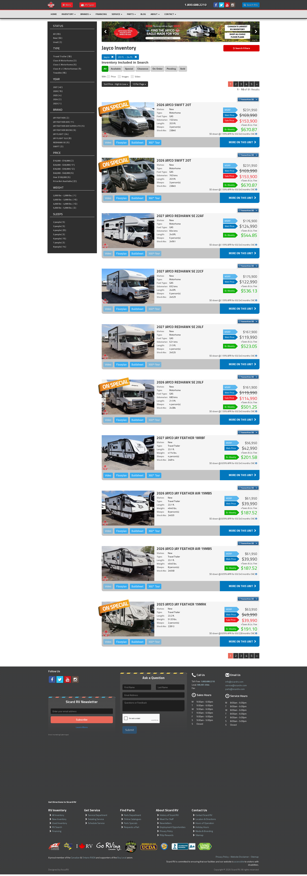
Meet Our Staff (166, 819)
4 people (57, 230)
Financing (101, 14)
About (154, 14)
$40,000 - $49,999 (61, 173)
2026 (55, 91)
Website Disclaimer (240, 856)
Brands (84, 14)
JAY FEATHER (59, 117)
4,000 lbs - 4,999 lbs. (62, 203)
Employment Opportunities (172, 827)
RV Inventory (57, 810)
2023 (55, 103)
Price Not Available (62, 181)
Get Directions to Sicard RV (62, 802)
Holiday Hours (202, 827)
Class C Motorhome (63, 64)
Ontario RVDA (88, 857)
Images (125, 76)
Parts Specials (130, 823)
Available (116, 68)
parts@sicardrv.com (235, 689)
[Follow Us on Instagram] (232, 4)
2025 (55, 95)
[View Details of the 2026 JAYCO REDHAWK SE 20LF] (128, 397)
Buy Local (121, 857)
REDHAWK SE (59, 142)
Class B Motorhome (63, 60)
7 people (57, 242)
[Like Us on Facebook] (215, 4)
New (55, 38)
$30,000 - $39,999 (61, 168)
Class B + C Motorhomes (65, 68)
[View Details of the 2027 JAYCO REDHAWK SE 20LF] (128, 341)
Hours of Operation (205, 823)
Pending (171, 68)
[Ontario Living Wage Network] (205, 846)
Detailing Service (96, 819)
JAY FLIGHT (58, 134)
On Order (157, 68)
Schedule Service (96, 823)
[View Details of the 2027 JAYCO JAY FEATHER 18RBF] (128, 452)
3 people (57, 226)
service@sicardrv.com (236, 685)
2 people (57, 222)
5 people (57, 234)
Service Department (97, 815)
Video (137, 76)
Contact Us (199, 810)
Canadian (75, 857)
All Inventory (58, 815)
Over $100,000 (60, 177)
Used (55, 42)
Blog (143, 14)
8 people (57, 246)
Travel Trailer (60, 56)
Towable (57, 72)
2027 (55, 87)
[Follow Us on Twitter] (221, 4)
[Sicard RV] (51, 4)
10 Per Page (139, 84)
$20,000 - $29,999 (61, 164)
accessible (239, 861)
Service (116, 14)
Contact (169, 14)
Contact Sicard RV (204, 815)
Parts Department (132, 815)
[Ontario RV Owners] (131, 846)
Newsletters (166, 823)
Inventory (68, 14)
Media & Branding (204, 831)
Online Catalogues (132, 819)
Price (113, 76)
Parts (130, 14)
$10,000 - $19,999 (61, 160)
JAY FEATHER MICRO (62, 130)
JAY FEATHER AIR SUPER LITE (67, 125)
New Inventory (59, 819)
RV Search (57, 827)
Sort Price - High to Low (115, 84)
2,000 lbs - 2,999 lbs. (62, 195)
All (54, 34)
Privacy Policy (166, 831)
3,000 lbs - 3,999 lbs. (62, 199)
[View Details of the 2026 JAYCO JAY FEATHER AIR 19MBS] (128, 508)
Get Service (92, 810)
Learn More (82, 727)
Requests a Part (131, 827)
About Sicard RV (167, 810)
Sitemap (199, 835)
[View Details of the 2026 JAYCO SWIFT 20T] (128, 119)
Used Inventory (59, 823)
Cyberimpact (64, 734)
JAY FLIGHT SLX (60, 138)
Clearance (142, 68)
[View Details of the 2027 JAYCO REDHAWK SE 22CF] (128, 286)
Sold (182, 68)
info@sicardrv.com (234, 681)
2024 (55, 99)
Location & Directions (206, 819)
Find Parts (127, 810)
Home (54, 14)
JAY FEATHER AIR (61, 121)
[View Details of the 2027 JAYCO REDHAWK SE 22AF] (128, 230)
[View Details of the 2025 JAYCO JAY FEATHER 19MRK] (128, 619)
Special (129, 68)
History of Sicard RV (169, 815)
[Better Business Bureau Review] (184, 846)
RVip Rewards (166, 835)
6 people (57, 238)
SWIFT (56, 146)
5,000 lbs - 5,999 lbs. (62, 207)
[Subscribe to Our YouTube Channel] (227, 4)
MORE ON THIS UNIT (241, 142)
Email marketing (54, 734)
